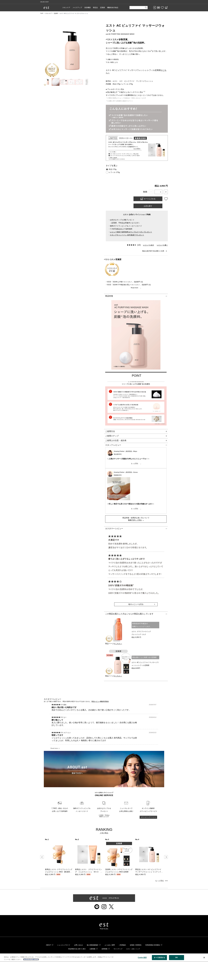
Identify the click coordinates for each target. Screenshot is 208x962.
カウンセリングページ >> (148, 817)
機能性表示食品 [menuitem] (112, 7)
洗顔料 (56, 13)
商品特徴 (109, 296)
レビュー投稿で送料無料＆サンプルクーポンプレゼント (131, 232)
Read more (54, 748)
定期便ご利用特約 (135, 945)
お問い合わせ (78, 945)
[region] (104, 957)
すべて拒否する (159, 957)
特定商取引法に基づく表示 (77, 949)
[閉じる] (204, 957)
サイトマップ (118, 949)
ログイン (154, 7)
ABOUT (48, 945)
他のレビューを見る (135, 604)
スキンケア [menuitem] (66, 7)
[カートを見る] (166, 7)
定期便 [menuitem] (102, 7)
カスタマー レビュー (114, 528)
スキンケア (48, 13)
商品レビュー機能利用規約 (100, 701)
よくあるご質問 (110, 945)
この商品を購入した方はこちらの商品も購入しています (129, 614)
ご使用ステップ (112, 436)
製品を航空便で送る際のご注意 (153, 251)
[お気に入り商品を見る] (162, 7)
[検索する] (145, 7)
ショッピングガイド (63, 945)
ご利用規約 (122, 945)
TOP (41, 13)
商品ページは (113, 644)
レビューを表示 (148, 245)
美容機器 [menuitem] (87, 7)
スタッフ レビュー (113, 445)
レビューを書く (162, 245)
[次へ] (166, 857)
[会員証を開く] (158, 7)
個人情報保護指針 (92, 945)
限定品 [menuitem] (95, 7)
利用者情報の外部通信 (152, 945)
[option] (59, 857)
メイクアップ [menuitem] (77, 7)
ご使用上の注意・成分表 (115, 440)
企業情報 (92, 949)
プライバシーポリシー (31, 959)
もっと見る (159, 881)
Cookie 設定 (142, 957)
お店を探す (148, 206)
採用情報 (104, 949)
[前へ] (42, 857)
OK (176, 957)
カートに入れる (149, 199)
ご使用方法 (110, 431)
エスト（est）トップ (133, 949)
